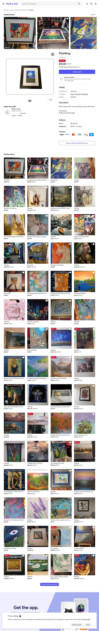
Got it (88, 625)
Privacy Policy (86, 619)
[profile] (95, 4)
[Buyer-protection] (79, 67)
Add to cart (77, 72)
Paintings (24, 10)
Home (12, 10)
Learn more (70, 80)
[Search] (79, 4)
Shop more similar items (49, 584)
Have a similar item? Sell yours (77, 143)
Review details (76, 625)
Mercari (6, 10)
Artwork (17, 10)
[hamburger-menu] (3, 4)
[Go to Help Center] (67, 91)
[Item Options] (53, 54)
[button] (87, 4)
